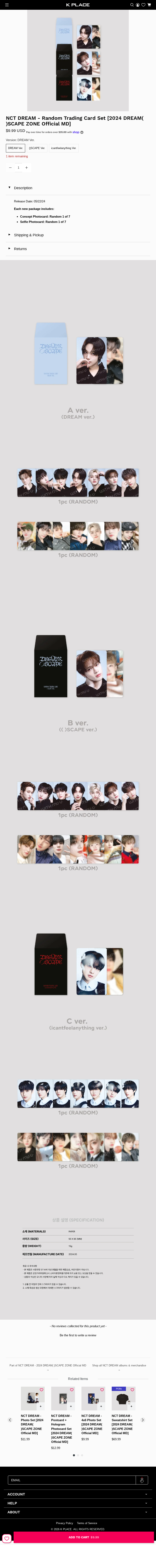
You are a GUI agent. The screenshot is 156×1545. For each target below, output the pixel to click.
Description (20, 188)
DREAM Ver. (15, 148)
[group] (33, 1418)
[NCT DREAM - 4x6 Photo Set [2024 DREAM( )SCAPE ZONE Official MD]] (93, 1398)
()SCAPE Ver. (37, 148)
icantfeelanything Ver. (63, 148)
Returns (17, 249)
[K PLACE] (78, 5)
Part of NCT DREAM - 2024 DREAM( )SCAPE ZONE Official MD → (48, 1367)
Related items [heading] (78, 1379)
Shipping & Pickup (26, 235)
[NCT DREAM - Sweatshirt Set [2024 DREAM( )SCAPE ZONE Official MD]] (123, 1398)
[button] (78, 1334)
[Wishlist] (143, 5)
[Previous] (10, 1420)
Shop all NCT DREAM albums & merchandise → (119, 1367)
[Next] (142, 1420)
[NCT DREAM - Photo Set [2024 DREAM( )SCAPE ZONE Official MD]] (33, 1398)
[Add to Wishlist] (7, 1538)
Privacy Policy (64, 1523)
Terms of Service (87, 1523)
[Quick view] (41, 1406)
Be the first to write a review (78, 1335)
